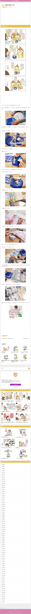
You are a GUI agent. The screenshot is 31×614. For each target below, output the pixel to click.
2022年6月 (3, 559)
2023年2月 (3, 544)
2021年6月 (3, 580)
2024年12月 (3, 502)
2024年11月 (3, 504)
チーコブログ (15, 0)
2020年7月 (3, 598)
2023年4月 (3, 540)
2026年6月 (3, 468)
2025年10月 (3, 483)
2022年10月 (3, 552)
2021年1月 (3, 588)
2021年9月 (3, 577)
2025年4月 (3, 495)
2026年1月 (3, 477)
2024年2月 (3, 521)
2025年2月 (3, 498)
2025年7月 (3, 489)
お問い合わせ (10, 611)
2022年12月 (3, 548)
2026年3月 (3, 474)
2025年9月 (3, 485)
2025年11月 (3, 481)
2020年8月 (3, 596)
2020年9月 (3, 594)
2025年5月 (3, 493)
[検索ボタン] (1, 1)
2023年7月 (3, 535)
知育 (6, 335)
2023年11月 (3, 527)
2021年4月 (3, 584)
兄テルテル (4, 335)
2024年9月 (3, 508)
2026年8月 (3, 464)
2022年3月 (3, 565)
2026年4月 (3, 472)
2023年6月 (3, 537)
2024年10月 (3, 506)
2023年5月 (3, 538)
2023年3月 (3, 542)
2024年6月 (3, 514)
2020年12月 (3, 590)
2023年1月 (3, 546)
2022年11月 (3, 550)
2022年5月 (3, 561)
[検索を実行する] (29, 368)
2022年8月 (3, 556)
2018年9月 (3, 601)
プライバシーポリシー (15, 611)
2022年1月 (3, 569)
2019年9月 (3, 599)
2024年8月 (3, 510)
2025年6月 (3, 491)
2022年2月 (3, 567)
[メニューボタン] (30, 1)
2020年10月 (3, 592)
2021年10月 (3, 575)
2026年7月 (3, 466)
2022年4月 (3, 563)
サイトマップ (20, 611)
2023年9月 (3, 531)
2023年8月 (3, 533)
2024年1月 (3, 523)
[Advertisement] (15, 15)
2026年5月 (3, 470)
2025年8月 (3, 487)
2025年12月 (3, 479)
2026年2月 (3, 476)
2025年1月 (3, 500)
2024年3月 (3, 519)
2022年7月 (3, 558)
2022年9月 (3, 554)
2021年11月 (3, 573)
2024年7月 (3, 512)
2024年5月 (3, 516)
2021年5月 (3, 582)
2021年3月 (3, 586)
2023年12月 (3, 525)
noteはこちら (15, 384)
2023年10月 (3, 529)
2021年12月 (3, 571)
